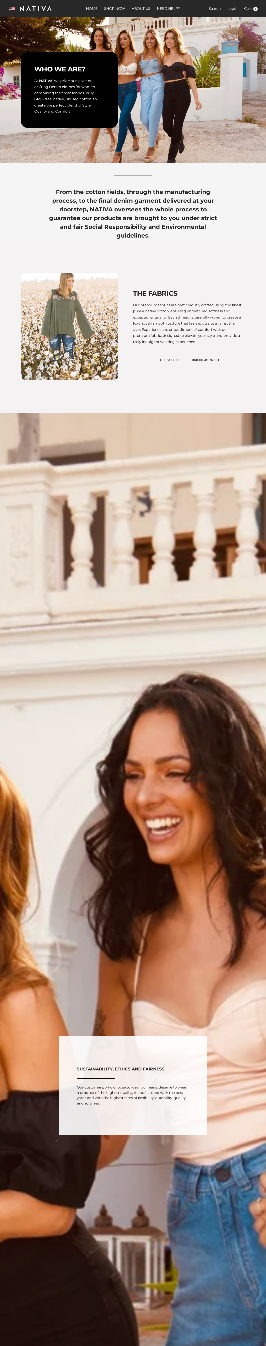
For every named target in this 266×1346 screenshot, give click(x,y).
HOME (91, 8)
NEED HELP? (168, 8)
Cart (250, 8)
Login (232, 8)
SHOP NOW (114, 8)
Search (215, 8)
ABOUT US (141, 8)
